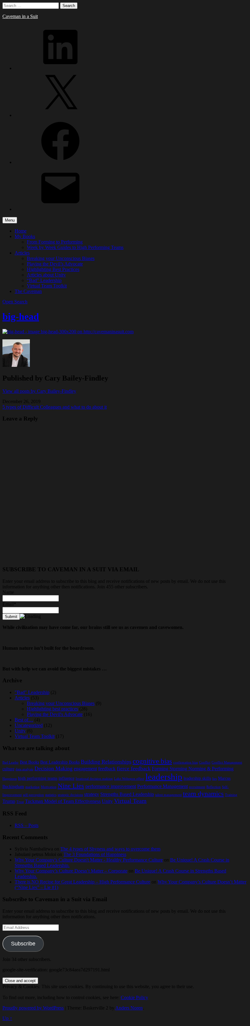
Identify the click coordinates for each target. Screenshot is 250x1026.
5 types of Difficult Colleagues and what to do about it (54, 407)
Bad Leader (10, 762)
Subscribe (23, 944)
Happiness (9, 778)
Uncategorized (29, 725)
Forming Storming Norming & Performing (193, 768)
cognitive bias (152, 761)
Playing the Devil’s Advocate (55, 263)
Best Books (29, 762)
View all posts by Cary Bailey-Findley (39, 391)
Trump (8, 801)
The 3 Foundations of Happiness (94, 854)
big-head (20, 316)
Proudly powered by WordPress (33, 1007)
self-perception (33, 795)
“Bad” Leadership (44, 280)
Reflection (213, 787)
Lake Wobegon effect (129, 778)
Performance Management (162, 786)
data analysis (24, 769)
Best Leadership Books (60, 762)
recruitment (197, 787)
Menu (10, 220)
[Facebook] (60, 162)
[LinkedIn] (60, 68)
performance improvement (110, 786)
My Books (25, 236)
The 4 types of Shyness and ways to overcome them (110, 848)
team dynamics (203, 793)
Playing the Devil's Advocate (55, 714)
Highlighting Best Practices (53, 269)
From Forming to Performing (55, 241)
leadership (163, 777)
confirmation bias (185, 762)
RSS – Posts (26, 825)
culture (8, 769)
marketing (32, 787)
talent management (168, 795)
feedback (107, 768)
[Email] (60, 209)
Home (21, 230)
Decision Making (53, 768)
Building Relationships (106, 762)
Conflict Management (227, 762)
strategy (91, 794)
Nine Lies (71, 785)
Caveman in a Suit (20, 16)
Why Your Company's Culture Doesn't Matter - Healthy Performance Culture (89, 859)
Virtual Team (130, 801)
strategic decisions (70, 795)
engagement (85, 768)
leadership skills (197, 778)
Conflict (204, 762)
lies (214, 778)
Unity (20, 730)
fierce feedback (134, 768)
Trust (20, 802)
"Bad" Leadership (32, 692)
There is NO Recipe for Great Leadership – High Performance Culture (82, 881)
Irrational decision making (94, 778)
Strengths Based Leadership (127, 794)
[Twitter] (60, 115)
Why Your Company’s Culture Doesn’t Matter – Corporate (71, 870)
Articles (22, 252)
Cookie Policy (134, 997)
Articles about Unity (46, 274)
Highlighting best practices (52, 708)
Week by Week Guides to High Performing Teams (75, 247)
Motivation (48, 787)
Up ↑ (7, 1018)
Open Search (14, 301)
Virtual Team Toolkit (47, 285)
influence (66, 778)
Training (231, 795)
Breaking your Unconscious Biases (61, 258)
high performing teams (37, 778)
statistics (50, 795)
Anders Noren (129, 1007)
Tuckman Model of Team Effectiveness (63, 801)
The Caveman (28, 291)
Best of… (24, 719)
